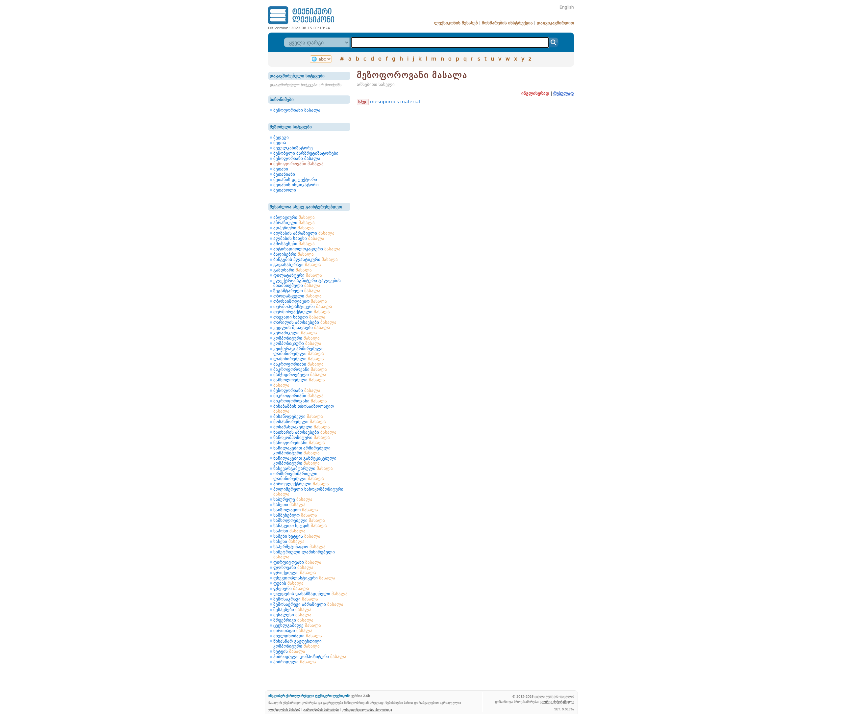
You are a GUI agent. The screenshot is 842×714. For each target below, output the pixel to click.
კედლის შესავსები (301, 327)
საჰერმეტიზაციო (299, 546)
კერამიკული (295, 332)
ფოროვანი (293, 567)
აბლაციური (294, 217)
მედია (279, 142)
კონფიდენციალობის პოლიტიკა (367, 709)
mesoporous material (395, 101)
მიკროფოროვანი (300, 400)
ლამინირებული (298, 358)
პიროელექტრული (301, 483)
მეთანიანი (284, 174)
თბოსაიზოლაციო (300, 301)
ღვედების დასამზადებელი (310, 593)
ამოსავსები (294, 243)
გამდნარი (292, 270)
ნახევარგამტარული (303, 468)
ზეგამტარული (296, 290)
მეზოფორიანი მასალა (296, 110)
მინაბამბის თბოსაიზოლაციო (303, 409)
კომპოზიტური (296, 338)
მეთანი (280, 168)
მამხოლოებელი (299, 379)
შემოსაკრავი (295, 599)
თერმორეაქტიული (301, 311)
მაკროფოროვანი (300, 369)
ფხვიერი (291, 588)
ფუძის (288, 583)
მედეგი (281, 137)
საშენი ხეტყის (296, 536)
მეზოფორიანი (296, 390)
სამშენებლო (295, 515)
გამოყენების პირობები (321, 709)
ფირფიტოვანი (297, 562)
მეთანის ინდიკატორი (296, 184)
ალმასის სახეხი (298, 238)
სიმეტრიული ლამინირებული (304, 554)
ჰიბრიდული (294, 661)
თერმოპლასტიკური (302, 306)
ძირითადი (292, 630)
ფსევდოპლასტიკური (304, 577)
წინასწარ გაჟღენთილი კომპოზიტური (297, 644)
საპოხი (289, 530)
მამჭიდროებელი (299, 374)
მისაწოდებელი (298, 416)
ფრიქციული (294, 572)
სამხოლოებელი (299, 520)
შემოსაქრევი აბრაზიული (308, 604)
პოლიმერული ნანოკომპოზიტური (308, 492)
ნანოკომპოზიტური (301, 437)
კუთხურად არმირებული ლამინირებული (298, 351)
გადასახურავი (297, 264)
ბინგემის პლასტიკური (305, 259)
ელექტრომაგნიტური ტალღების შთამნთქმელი (307, 283)
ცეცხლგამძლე (297, 625)
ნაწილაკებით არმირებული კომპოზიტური (302, 450)
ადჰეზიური (293, 227)
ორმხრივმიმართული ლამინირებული (298, 476)
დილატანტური (297, 275)
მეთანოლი (284, 190)
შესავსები (292, 609)
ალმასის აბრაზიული (303, 233)
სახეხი (289, 541)
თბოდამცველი (297, 295)
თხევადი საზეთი (299, 317)
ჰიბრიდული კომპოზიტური (309, 656)
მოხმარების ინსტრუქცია (507, 22)
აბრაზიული (294, 222)
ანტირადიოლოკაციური (306, 248)
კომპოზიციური (297, 343)
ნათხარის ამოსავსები (304, 432)
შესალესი (292, 614)
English (566, 7)
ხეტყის (289, 651)
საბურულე (292, 499)
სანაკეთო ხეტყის (300, 525)
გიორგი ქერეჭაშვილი (557, 701)
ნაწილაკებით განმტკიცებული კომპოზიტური (304, 461)
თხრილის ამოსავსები (304, 322)
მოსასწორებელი (299, 421)
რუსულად (563, 93)
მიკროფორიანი (298, 395)
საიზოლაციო (295, 509)
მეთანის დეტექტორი (295, 179)
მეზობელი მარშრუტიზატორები (305, 153)
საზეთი (289, 504)
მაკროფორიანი (298, 364)
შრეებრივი (293, 620)
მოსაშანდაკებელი (301, 426)
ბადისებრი (293, 254)
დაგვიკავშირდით (555, 22)
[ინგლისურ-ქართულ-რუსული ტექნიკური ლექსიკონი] (301, 24)
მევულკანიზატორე (293, 147)
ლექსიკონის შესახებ (456, 22)
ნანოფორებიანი (299, 442)
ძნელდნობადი (297, 635)
